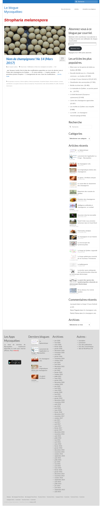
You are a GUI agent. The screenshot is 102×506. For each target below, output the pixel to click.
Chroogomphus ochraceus (13, 81)
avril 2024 (57, 364)
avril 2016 (57, 442)
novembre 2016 (59, 434)
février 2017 (58, 428)
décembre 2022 (59, 366)
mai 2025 (57, 354)
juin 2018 (57, 406)
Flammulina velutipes (84, 231)
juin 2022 (57, 370)
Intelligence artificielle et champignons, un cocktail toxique (82, 207)
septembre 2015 (59, 456)
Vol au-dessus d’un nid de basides (86, 291)
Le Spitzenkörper (83, 150)
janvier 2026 (58, 348)
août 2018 (57, 404)
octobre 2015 (58, 454)
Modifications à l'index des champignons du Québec (39, 66)
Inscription (82, 340)
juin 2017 (57, 420)
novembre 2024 (59, 358)
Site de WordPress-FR (86, 348)
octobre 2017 (58, 418)
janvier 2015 (58, 472)
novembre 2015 (59, 452)
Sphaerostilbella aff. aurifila (52, 83)
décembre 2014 (59, 474)
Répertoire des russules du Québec (86, 192)
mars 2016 (57, 444)
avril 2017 (57, 424)
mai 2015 (57, 464)
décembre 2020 (59, 382)
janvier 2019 (58, 398)
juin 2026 (57, 340)
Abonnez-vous (75, 48)
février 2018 (58, 412)
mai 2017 (57, 422)
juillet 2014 (57, 483)
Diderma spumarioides (34, 81)
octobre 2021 (58, 374)
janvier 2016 (58, 448)
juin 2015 (57, 462)
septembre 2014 (59, 479)
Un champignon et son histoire (87, 237)
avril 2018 (57, 408)
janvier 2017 (58, 430)
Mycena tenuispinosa (29, 83)
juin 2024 (57, 362)
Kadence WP (33, 502)
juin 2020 (57, 386)
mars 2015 (57, 468)
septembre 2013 (59, 489)
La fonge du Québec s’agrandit (87, 250)
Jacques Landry (13, 66)
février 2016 (58, 446)
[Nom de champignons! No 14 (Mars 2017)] (35, 40)
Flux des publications (85, 344)
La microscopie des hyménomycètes (84, 243)
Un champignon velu (84, 164)
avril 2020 (57, 388)
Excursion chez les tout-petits (87, 215)
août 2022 (57, 368)
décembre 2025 (59, 350)
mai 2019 (57, 394)
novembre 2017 (59, 416)
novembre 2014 (59, 475)
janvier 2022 (58, 372)
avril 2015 (57, 466)
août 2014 (57, 481)
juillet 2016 (57, 438)
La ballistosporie (83, 264)
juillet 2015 (57, 460)
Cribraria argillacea (24, 81)
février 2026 (58, 346)
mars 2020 (57, 390)
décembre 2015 (59, 450)
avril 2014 (57, 487)
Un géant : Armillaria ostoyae (87, 177)
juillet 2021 (57, 376)
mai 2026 (57, 342)
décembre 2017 (59, 414)
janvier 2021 (58, 380)
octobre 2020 (58, 384)
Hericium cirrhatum (54, 81)
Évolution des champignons (86, 199)
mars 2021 (57, 378)
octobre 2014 (58, 477)
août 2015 (57, 458)
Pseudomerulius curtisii (40, 83)
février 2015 (58, 470)
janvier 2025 (58, 356)
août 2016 (57, 436)
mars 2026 (57, 344)
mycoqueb (73, 304)
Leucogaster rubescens (18, 83)
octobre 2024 (58, 360)
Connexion (82, 342)
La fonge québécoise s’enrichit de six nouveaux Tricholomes (87, 257)
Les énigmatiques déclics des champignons (87, 171)
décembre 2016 (59, 432)
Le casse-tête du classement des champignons (87, 184)
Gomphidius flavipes (44, 81)
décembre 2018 (59, 400)
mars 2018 (57, 410)
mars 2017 (57, 426)
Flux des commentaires (86, 346)
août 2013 (57, 491)
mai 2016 (57, 440)
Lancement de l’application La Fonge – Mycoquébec (87, 157)
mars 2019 (57, 396)
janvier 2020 (58, 392)
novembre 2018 (59, 402)
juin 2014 (57, 485)
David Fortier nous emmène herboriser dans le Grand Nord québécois (83, 223)
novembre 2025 (59, 352)
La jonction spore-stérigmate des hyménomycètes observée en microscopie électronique (83, 272)
